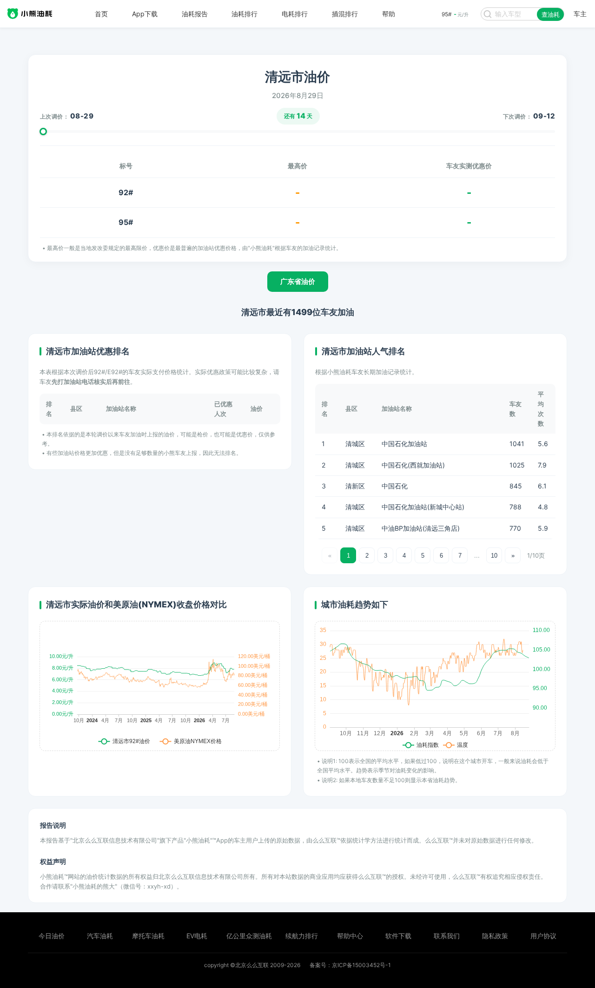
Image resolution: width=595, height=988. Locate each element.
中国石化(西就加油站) (413, 465)
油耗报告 (195, 14)
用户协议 (543, 936)
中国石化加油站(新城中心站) (423, 507)
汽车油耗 (100, 936)
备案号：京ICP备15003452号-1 (350, 965)
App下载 (145, 14)
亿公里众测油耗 (249, 936)
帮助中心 (350, 936)
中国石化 (395, 486)
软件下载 (398, 936)
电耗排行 (295, 14)
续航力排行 (301, 936)
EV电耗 (196, 936)
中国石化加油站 (404, 444)
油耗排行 (244, 14)
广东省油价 (297, 281)
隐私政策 (495, 936)
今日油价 (52, 936)
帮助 (388, 14)
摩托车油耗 (148, 936)
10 (494, 555)
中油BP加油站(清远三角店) (421, 528)
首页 (101, 14)
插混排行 (345, 14)
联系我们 (447, 936)
